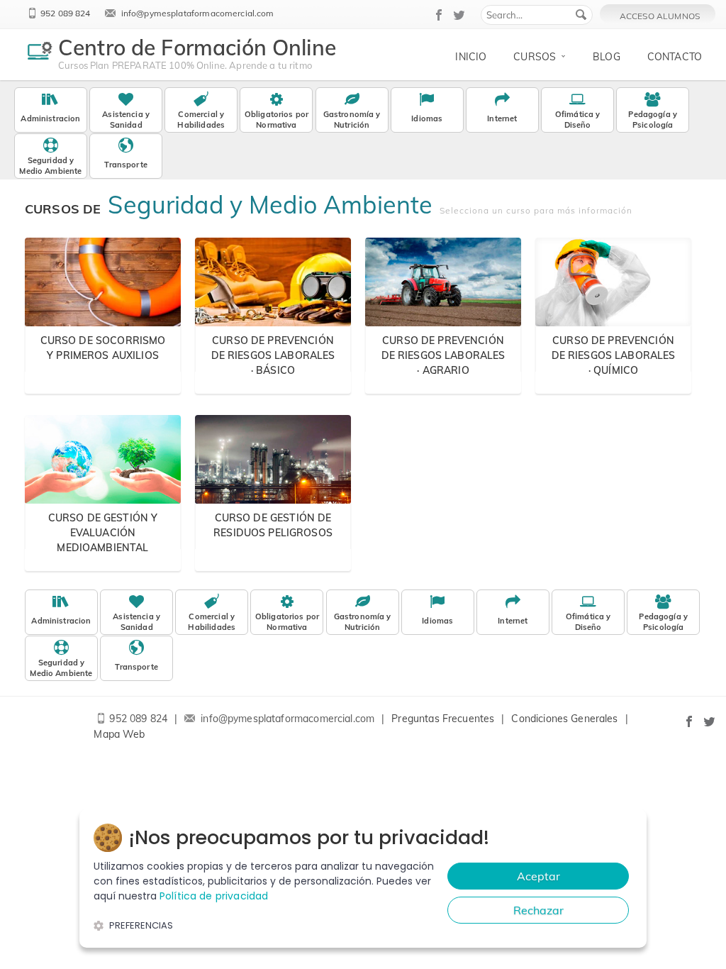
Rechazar (538, 910)
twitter (459, 15)
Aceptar (538, 876)
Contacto (674, 56)
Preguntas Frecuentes (442, 718)
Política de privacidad (214, 896)
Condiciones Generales (564, 718)
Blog (606, 56)
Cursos (534, 56)
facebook (439, 15)
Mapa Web (119, 734)
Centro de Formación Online (197, 47)
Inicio (470, 56)
